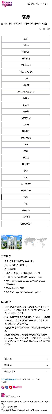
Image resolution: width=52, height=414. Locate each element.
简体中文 (35, 4)
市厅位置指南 (24, 379)
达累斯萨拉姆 (26, 224)
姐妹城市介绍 (36, 24)
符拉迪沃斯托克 (26, 72)
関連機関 (7, 365)
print (49, 29)
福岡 (26, 151)
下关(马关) (25, 52)
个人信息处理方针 (8, 379)
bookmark (44, 29)
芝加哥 (26, 158)
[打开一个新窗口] (6, 387)
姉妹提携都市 (9, 372)
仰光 (26, 204)
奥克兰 (26, 111)
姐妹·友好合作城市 (21, 24)
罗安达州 (26, 217)
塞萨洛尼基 (26, 184)
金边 (26, 171)
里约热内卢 (26, 65)
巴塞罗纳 (26, 58)
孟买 (26, 177)
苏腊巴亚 (26, 85)
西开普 (26, 125)
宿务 (26, 197)
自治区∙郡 (8, 359)
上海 (26, 78)
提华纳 (26, 98)
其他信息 (5, 382)
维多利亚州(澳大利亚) (26, 92)
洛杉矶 (26, 45)
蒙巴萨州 (26, 210)
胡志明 (26, 105)
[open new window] (2, 387)
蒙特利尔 (26, 131)
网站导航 (36, 379)
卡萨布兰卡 (26, 191)
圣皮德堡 (26, 164)
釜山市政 (8, 24)
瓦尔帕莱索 (26, 118)
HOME (2, 24)
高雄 (26, 39)
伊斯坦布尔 (26, 138)
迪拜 (26, 144)
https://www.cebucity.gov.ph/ (26, 292)
